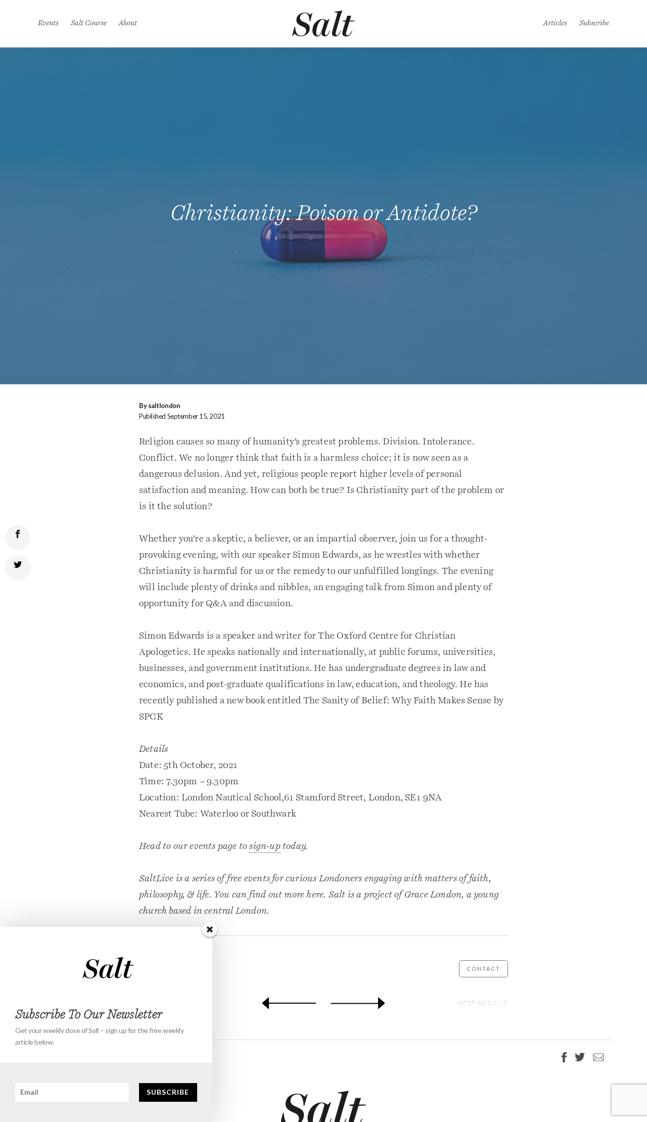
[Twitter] (580, 1057)
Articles (555, 23)
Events (48, 23)
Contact (483, 968)
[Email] (596, 1057)
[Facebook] (564, 1057)
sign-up (264, 846)
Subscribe (594, 23)
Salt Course (89, 23)
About (128, 23)
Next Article (482, 1003)
